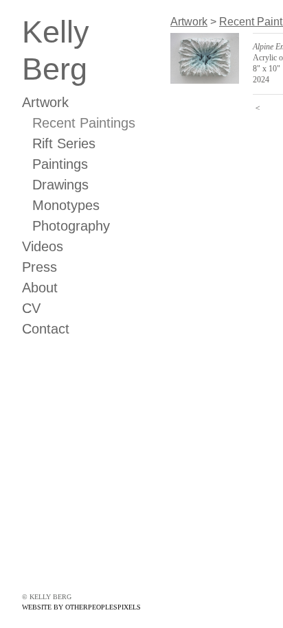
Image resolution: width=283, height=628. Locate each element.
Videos (42, 246)
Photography (71, 225)
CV (31, 308)
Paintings (60, 164)
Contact (45, 328)
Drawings (60, 184)
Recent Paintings (83, 122)
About (40, 287)
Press (39, 267)
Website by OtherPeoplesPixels (81, 607)
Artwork (45, 102)
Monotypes (66, 205)
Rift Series (63, 143)
